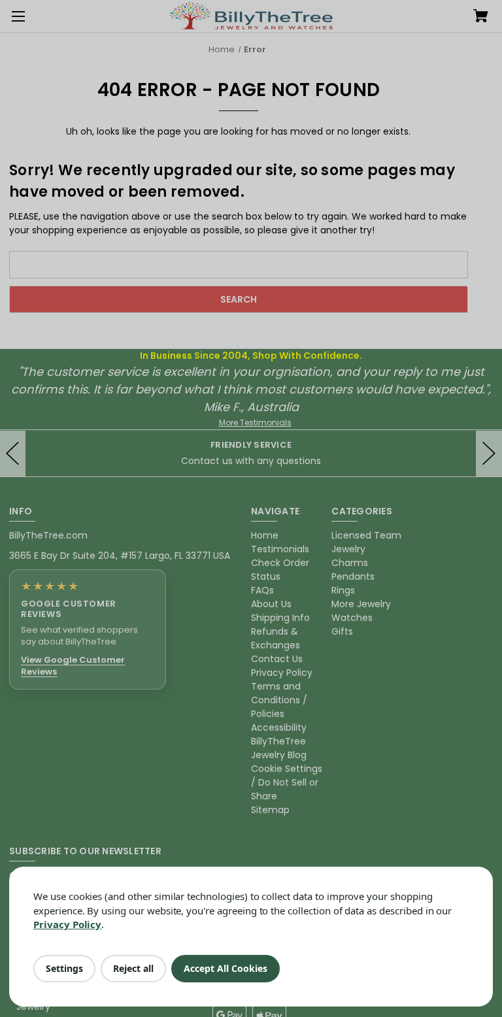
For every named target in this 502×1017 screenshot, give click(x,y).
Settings (64, 968)
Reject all (133, 968)
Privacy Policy (67, 924)
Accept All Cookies (225, 968)
